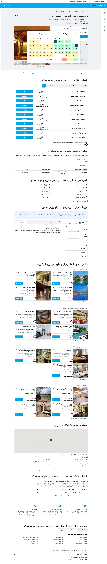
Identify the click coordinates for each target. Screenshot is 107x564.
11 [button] (59, 45)
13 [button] (77, 49)
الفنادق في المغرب (83, 537)
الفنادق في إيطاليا (59, 543)
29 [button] (70, 56)
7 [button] (73, 45)
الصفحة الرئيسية (85, 11)
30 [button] (66, 56)
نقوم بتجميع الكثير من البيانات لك (79, 557)
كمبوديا (79, 11)
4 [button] (59, 42)
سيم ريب (72, 11)
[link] (77, 301)
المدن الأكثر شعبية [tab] (71, 530)
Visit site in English (75, 1)
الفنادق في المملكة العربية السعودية (31, 537)
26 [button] (56, 52)
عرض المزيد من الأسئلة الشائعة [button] (62, 495)
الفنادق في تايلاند (35, 543)
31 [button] (30, 56)
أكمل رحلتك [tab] (61, 530)
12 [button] (56, 45)
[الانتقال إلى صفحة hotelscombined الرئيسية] (96, 5)
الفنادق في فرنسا (35, 541)
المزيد (86, 161)
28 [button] (73, 56)
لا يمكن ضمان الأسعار (56, 550)
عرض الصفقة (56, 283)
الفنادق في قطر (59, 537)
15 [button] (70, 49)
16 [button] (66, 49)
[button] (1, 1)
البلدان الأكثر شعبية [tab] (82, 530)
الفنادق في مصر (59, 541)
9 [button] (66, 45)
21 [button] (73, 52)
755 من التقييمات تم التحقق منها (74, 23)
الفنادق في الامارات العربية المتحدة (31, 539)
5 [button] (47, 45)
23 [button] (66, 52)
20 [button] (77, 52)
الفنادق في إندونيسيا (58, 539)
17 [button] (63, 49)
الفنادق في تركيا (83, 539)
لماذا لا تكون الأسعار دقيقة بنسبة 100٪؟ (77, 560)
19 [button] (56, 49)
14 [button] (73, 49)
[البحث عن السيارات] (104, 16)
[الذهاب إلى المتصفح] (104, 22)
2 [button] (66, 42)
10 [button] (63, 45)
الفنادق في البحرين (83, 541)
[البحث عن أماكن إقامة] (104, 13)
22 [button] (70, 52)
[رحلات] (104, 26)
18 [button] (59, 49)
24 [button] (63, 52)
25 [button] (59, 52)
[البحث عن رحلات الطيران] (104, 9)
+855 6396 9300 (84, 21)
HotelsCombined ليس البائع (80, 554)
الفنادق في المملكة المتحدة (81, 543)
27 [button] (77, 56)
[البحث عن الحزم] (104, 19)
